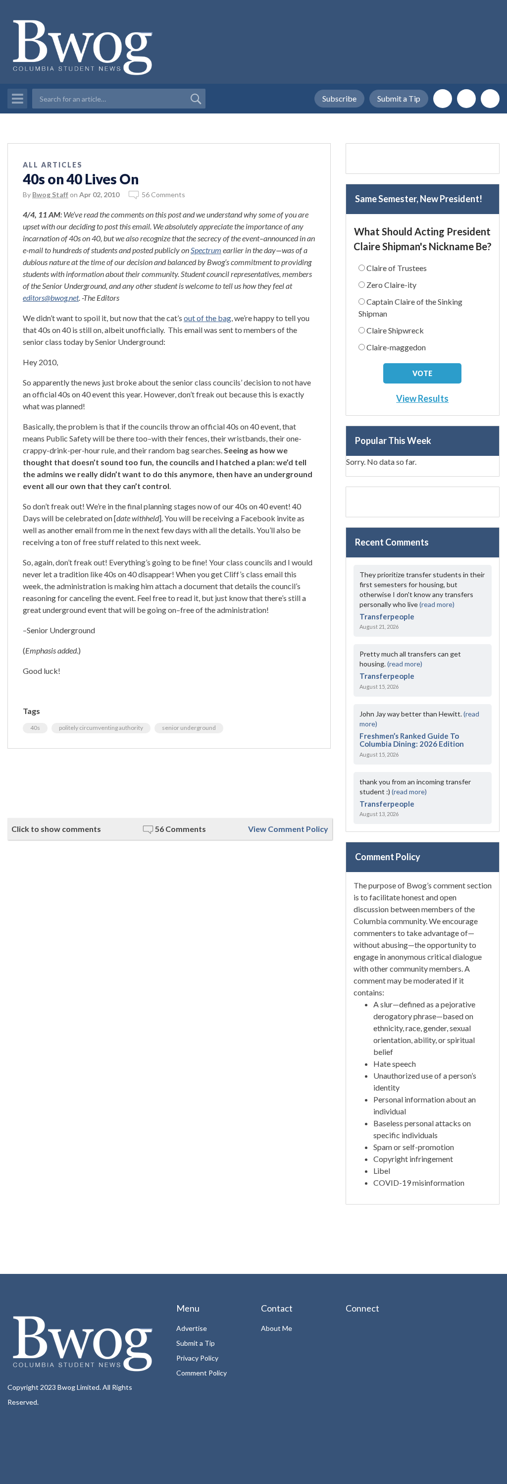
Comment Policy (201, 1373)
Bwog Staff (50, 194)
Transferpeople (386, 616)
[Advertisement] (169, 783)
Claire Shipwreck (395, 330)
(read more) (437, 604)
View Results (422, 398)
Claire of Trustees (396, 268)
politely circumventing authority (101, 727)
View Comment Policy (288, 828)
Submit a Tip (398, 98)
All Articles (53, 165)
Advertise (191, 1328)
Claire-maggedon (396, 347)
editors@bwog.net (51, 297)
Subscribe (339, 98)
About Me (276, 1328)
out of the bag (207, 318)
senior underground (189, 727)
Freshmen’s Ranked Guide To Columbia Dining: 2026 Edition (411, 740)
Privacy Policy (197, 1358)
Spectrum (206, 250)
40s (35, 727)
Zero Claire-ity (391, 284)
